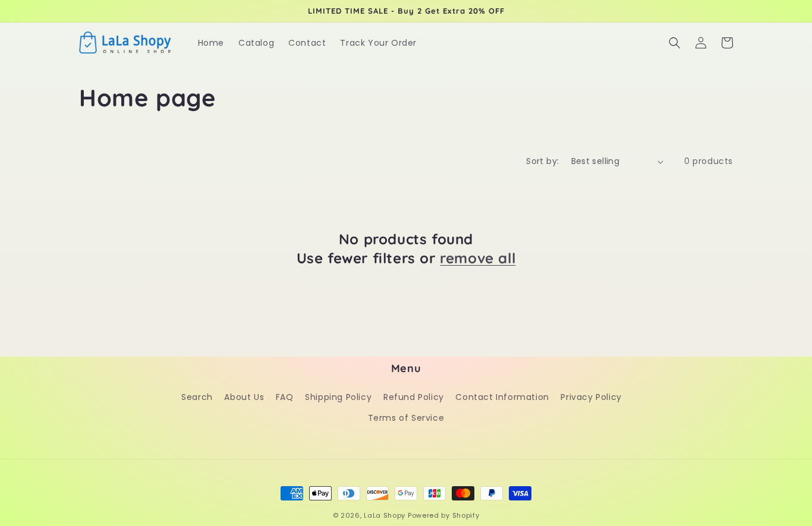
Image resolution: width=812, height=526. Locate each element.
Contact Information (502, 397)
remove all (477, 258)
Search (197, 397)
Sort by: (542, 161)
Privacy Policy (591, 397)
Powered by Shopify (444, 515)
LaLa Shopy (384, 515)
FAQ (285, 397)
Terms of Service (406, 418)
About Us (244, 397)
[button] (675, 43)
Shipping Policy (338, 397)
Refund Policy (413, 397)
